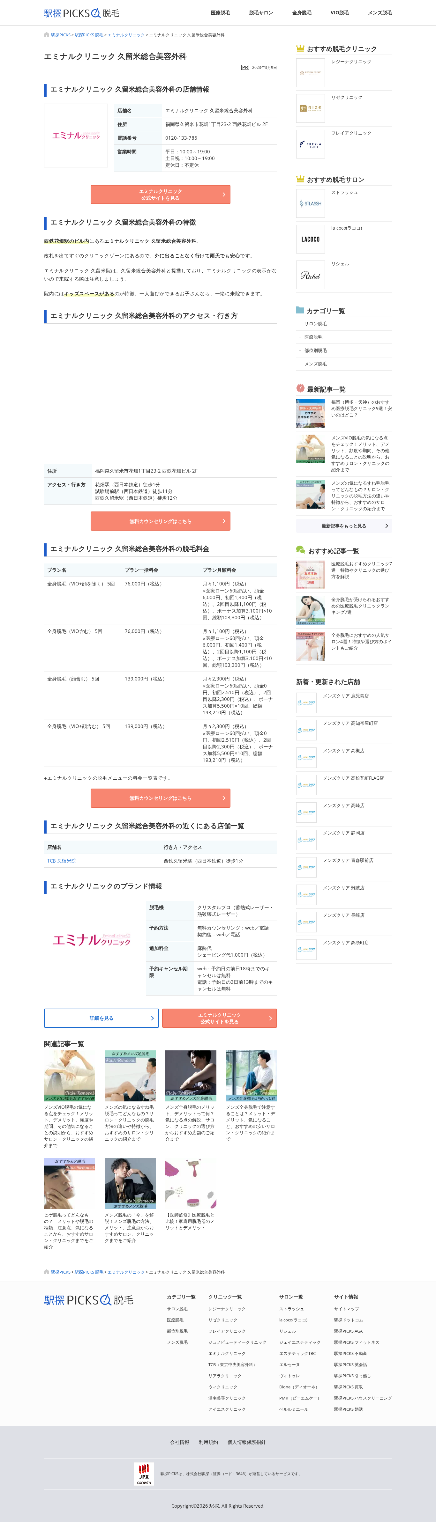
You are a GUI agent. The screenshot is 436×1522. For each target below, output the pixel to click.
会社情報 (179, 1442)
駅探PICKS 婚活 (348, 1409)
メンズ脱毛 (380, 12)
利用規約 (208, 1442)
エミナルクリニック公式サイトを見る (160, 194)
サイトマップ (346, 1309)
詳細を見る (102, 1018)
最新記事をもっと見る (344, 526)
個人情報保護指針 (247, 1442)
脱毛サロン (261, 12)
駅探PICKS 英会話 (350, 1364)
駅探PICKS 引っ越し (352, 1376)
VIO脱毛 (340, 12)
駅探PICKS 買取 (348, 1387)
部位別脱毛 (177, 1331)
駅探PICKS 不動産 (350, 1353)
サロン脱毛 (177, 1309)
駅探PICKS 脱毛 (89, 35)
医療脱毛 (220, 12)
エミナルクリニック (126, 35)
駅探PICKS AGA (348, 1331)
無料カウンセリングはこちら (161, 521)
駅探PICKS (61, 35)
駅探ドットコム (348, 1320)
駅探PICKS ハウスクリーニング (363, 1398)
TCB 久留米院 (61, 860)
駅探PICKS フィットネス (357, 1342)
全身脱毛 (302, 12)
